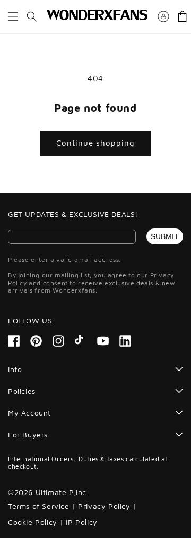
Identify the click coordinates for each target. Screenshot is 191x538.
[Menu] (13, 16)
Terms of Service (39, 505)
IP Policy (81, 521)
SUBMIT (165, 236)
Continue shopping (95, 142)
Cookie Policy (32, 521)
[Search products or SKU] (32, 16)
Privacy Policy (104, 505)
